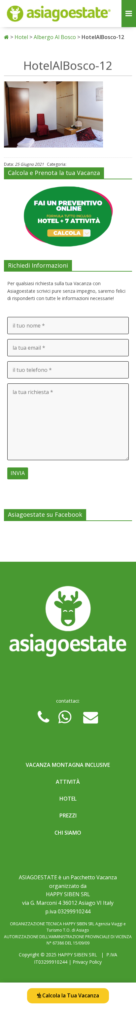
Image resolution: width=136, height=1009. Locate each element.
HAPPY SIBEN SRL (77, 954)
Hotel (68, 798)
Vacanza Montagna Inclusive (68, 764)
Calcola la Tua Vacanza (70, 995)
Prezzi (68, 815)
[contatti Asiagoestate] (68, 623)
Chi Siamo (67, 832)
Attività (68, 781)
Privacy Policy (87, 962)
